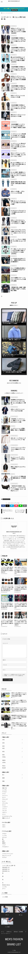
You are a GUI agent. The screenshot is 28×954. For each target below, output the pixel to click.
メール (5, 664)
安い (3, 774)
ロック (4, 801)
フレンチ (4, 810)
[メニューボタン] (1, 1)
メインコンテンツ (6, 499)
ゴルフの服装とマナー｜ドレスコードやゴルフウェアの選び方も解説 (18, 279)
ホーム (2, 931)
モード (4, 805)
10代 (3, 739)
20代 (3, 742)
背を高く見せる (6, 885)
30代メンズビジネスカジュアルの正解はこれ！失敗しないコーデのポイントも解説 (18, 222)
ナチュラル (5, 803)
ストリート (5, 795)
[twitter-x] (13, 950)
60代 (3, 754)
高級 (3, 781)
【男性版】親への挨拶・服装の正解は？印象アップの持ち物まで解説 (18, 289)
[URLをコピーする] (25, 506)
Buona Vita (14, 10)
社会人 (4, 765)
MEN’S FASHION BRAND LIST (14, 531)
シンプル (4, 790)
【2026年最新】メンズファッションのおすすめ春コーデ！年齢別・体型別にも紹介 (18, 126)
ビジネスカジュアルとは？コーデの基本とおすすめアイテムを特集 (18, 212)
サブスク (4, 857)
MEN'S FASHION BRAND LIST (14, 1)
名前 (4, 659)
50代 (3, 751)
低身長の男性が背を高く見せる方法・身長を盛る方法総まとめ (18, 183)
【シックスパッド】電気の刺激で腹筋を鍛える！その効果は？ (18, 478)
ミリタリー (5, 806)
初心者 (4, 767)
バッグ (4, 844)
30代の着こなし (6, 867)
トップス (4, 835)
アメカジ (4, 791)
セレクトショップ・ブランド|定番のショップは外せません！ (18, 459)
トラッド (4, 808)
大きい (4, 824)
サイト (4, 669)
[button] (3, 506)
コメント (5, 643)
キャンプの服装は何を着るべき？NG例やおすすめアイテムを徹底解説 (18, 269)
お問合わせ (8, 931)
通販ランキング (6, 818)
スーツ (4, 814)
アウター (4, 833)
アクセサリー (5, 846)
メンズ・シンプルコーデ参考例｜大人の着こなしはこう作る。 (18, 241)
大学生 (4, 762)
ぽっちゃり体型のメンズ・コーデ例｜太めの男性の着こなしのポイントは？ (18, 164)
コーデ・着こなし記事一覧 (8, 865)
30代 (3, 746)
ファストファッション (7, 853)
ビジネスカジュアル (7, 816)
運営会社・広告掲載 (18, 931)
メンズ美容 (5, 896)
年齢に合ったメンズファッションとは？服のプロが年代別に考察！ (18, 202)
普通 (3, 778)
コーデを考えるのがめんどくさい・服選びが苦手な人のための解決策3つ (18, 260)
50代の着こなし (6, 871)
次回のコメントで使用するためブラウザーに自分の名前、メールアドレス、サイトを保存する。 (14, 675)
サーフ (4, 797)
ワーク (4, 793)
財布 (3, 841)
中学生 (4, 757)
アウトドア (5, 799)
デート (4, 888)
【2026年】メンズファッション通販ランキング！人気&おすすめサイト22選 (18, 420)
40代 (3, 748)
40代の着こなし (6, 869)
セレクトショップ (6, 855)
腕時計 (4, 843)
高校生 (4, 760)
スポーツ (4, 812)
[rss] (15, 950)
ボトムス (4, 837)
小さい (4, 826)
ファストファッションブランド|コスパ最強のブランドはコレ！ (18, 449)
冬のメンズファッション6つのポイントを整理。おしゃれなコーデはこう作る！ (18, 154)
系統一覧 (4, 788)
